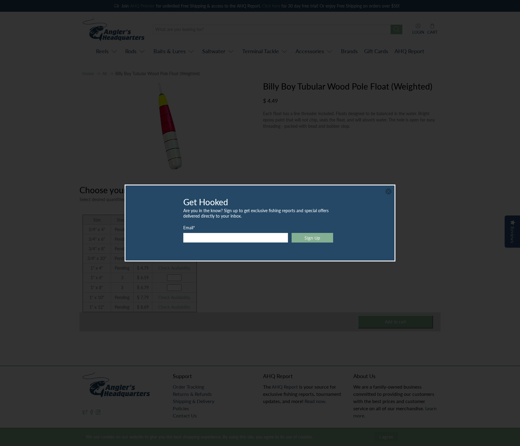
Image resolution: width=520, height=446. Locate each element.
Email (189, 227)
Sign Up (312, 238)
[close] (388, 191)
